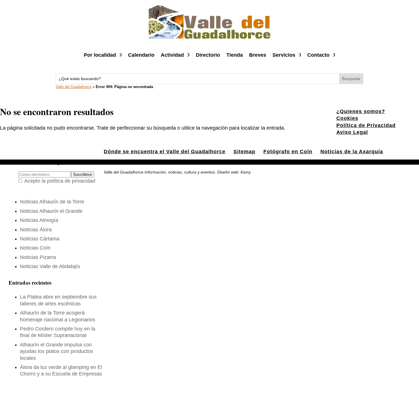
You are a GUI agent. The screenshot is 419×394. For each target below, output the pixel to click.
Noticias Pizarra (38, 257)
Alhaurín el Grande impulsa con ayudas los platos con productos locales (56, 351)
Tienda (234, 55)
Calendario (141, 55)
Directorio (208, 55)
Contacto (318, 55)
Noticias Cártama (39, 239)
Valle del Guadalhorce (73, 87)
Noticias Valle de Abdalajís (50, 266)
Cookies (347, 118)
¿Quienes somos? (360, 111)
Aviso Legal (352, 132)
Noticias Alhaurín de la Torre (52, 202)
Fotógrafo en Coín (287, 151)
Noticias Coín (35, 248)
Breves (257, 55)
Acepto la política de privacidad (59, 181)
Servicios (283, 55)
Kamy (246, 172)
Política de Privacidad (366, 125)
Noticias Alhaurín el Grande (51, 211)
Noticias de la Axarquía (351, 151)
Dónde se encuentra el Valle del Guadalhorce (164, 151)
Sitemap (244, 151)
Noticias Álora (36, 229)
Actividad (172, 55)
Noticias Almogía (39, 220)
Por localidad (100, 55)
